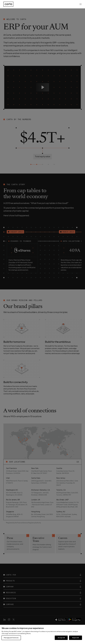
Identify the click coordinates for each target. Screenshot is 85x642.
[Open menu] (81, 4)
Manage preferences (11, 637)
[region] (42, 633)
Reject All (75, 637)
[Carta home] (8, 4)
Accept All (61, 637)
